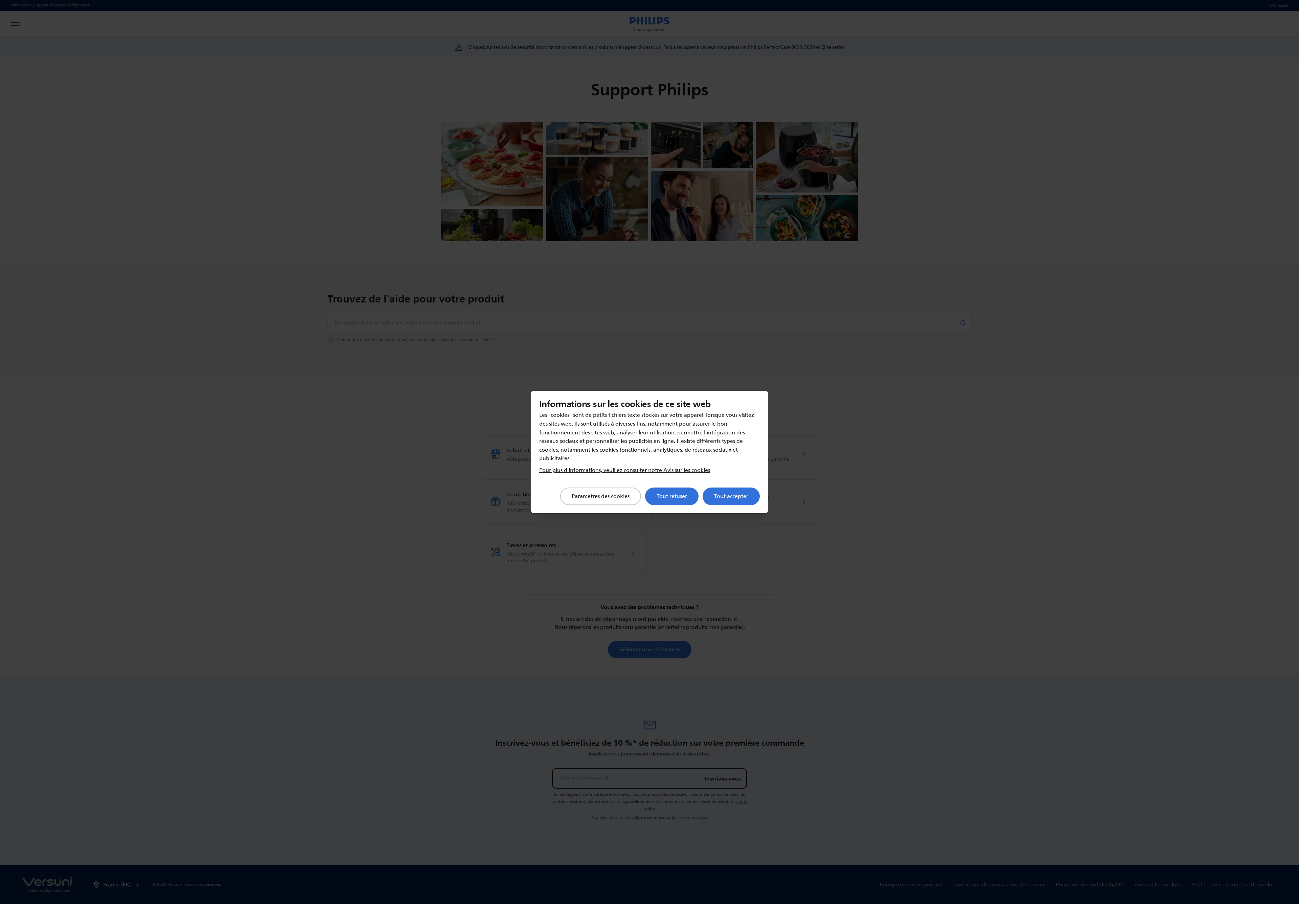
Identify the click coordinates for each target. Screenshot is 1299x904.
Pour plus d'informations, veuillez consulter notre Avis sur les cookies (624, 470)
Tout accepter (731, 496)
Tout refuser (672, 496)
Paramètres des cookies (601, 496)
